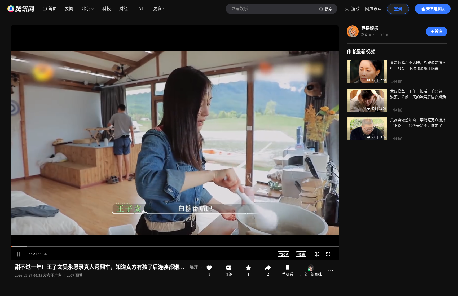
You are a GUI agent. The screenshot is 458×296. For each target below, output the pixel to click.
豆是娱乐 (369, 28)
